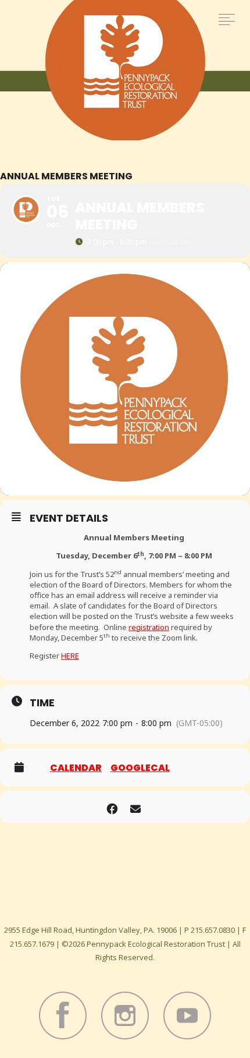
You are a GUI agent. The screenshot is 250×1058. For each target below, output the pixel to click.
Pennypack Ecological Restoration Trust (125, 70)
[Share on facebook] (112, 807)
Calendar (76, 768)
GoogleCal (140, 768)
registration (148, 627)
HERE (70, 655)
